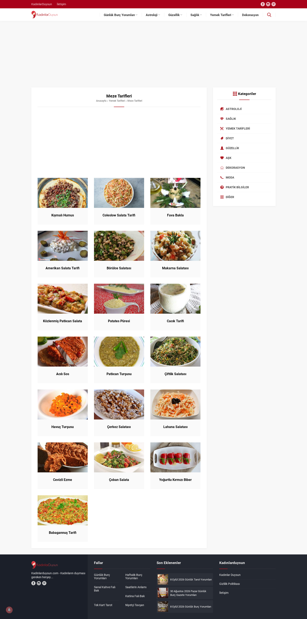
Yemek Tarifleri (117, 100)
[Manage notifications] (9, 610)
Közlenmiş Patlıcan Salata (62, 321)
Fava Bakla (175, 215)
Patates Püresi (119, 321)
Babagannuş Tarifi (62, 532)
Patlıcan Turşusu (119, 374)
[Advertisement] (153, 56)
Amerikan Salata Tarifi (63, 268)
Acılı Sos (62, 374)
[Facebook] (263, 4)
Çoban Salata (119, 480)
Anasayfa (101, 100)
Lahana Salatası (175, 427)
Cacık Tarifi (175, 321)
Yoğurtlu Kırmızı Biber (175, 480)
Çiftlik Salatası (175, 374)
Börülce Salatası (119, 268)
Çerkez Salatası (119, 427)
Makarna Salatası (175, 268)
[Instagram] (268, 4)
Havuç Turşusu (62, 427)
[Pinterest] (273, 4)
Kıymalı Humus (62, 215)
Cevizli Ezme (62, 480)
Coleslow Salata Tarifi (119, 215)
